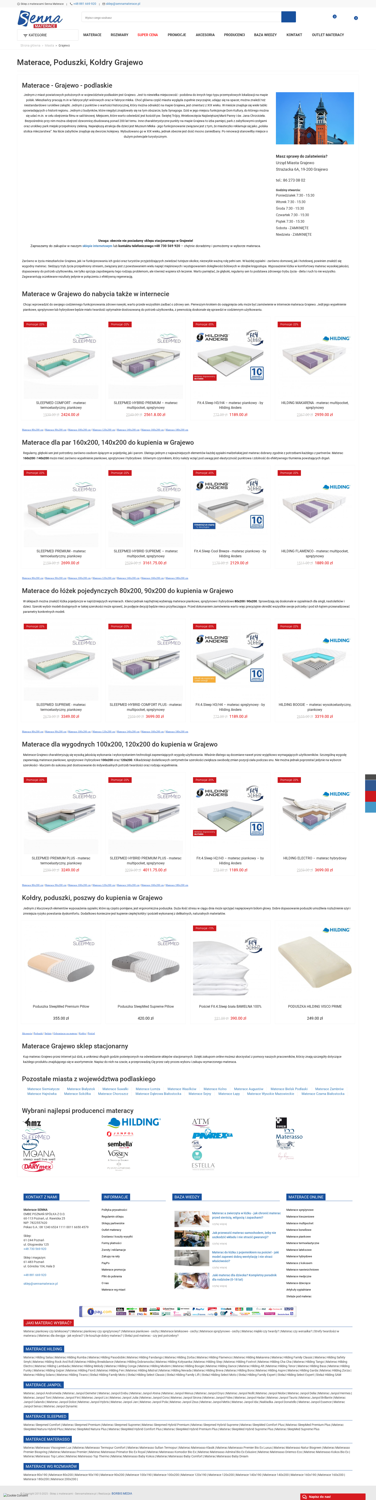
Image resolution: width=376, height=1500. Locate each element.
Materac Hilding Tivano (72, 1374)
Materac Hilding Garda (303, 1370)
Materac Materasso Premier (68, 1452)
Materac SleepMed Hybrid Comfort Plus (135, 1429)
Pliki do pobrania (112, 1276)
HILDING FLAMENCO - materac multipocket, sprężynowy (314, 553)
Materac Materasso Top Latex (44, 1456)
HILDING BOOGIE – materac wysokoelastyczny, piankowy (315, 707)
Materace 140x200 (276, 1475)
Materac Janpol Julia (124, 1397)
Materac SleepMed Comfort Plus (262, 1425)
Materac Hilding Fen (110, 1370)
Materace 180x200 (36, 1479)
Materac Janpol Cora (154, 1397)
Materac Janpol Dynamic (60, 1406)
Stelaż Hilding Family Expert (257, 1374)
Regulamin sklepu (113, 1216)
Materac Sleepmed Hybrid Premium (165, 1425)
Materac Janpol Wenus (178, 1393)
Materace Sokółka (77, 1094)
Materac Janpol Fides (218, 1397)
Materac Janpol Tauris (282, 1397)
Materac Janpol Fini (66, 1397)
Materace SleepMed (46, 1416)
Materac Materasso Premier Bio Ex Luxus (244, 1447)
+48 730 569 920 (35, 1249)
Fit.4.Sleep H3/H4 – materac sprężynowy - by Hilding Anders (230, 707)
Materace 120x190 (193, 1475)
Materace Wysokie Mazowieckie (270, 1094)
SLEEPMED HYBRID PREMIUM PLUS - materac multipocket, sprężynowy (145, 860)
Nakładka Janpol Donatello (278, 1402)
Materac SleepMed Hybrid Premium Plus (191, 1429)
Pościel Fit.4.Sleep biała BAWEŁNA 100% (230, 1006)
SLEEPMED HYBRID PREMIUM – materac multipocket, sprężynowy (146, 405)
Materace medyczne (298, 1276)
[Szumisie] (197, 1155)
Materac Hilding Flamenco (215, 1357)
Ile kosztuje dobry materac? (104, 1335)
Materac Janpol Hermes (334, 1393)
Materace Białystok (81, 1089)
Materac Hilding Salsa (39, 1357)
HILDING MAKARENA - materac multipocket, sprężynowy (315, 405)
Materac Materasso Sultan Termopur (153, 1447)
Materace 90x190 (87, 1475)
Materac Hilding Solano (39, 1374)
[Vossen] (118, 1155)
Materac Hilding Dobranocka (134, 1361)
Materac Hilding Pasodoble (107, 1357)
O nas (105, 1283)
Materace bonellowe (298, 1229)
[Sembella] (120, 1144)
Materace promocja (114, 1269)
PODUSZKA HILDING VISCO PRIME (315, 1006)
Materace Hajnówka (42, 1094)
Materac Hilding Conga (121, 1366)
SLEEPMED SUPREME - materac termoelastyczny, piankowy (61, 707)
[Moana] (39, 1155)
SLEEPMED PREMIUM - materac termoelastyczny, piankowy (61, 553)
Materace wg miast (113, 1289)
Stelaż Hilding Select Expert (296, 1374)
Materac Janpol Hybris (93, 1402)
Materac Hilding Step (208, 1361)
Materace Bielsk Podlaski (290, 1089)
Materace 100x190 (139, 1475)
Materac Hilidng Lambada (52, 1366)
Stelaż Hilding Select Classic (146, 1374)
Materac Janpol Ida (245, 1402)
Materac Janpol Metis (215, 1402)
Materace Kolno (215, 1089)
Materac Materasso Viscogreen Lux (48, 1447)
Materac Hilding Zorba (180, 1357)
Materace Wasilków (182, 1089)
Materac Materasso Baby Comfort (179, 1456)
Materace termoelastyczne (302, 1243)
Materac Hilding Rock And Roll (53, 1361)
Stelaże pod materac (299, 1296)
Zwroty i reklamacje (114, 1249)
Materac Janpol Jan (124, 1402)
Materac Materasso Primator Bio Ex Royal (117, 1452)
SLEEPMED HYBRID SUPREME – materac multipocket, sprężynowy (146, 553)
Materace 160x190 (303, 1475)
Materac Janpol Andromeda (43, 1393)
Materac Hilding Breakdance (94, 1361)
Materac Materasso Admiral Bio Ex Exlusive (227, 1452)
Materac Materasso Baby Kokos (133, 1456)
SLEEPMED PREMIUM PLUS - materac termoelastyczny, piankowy (61, 860)
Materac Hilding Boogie (188, 1366)
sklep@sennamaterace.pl (123, 3)
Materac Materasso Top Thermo (88, 1456)
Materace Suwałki (115, 1089)
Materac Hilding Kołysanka (174, 1361)
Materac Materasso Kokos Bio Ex (326, 1452)
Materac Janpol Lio (95, 1397)
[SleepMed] (36, 1133)
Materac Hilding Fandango (145, 1357)
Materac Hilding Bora (239, 1370)
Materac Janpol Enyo (210, 1393)
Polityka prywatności (114, 1209)
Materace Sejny (200, 1094)
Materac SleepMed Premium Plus (308, 1425)
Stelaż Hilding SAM (328, 1374)
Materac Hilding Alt (251, 1366)
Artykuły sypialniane (298, 1289)
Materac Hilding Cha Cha (275, 1361)
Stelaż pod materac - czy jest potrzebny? (151, 1335)
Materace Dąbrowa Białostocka (158, 1094)
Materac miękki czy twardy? (260, 1331)
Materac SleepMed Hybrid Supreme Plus (246, 1429)
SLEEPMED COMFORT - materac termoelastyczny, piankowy (61, 405)
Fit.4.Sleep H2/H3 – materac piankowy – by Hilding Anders (230, 860)
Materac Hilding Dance (221, 1366)
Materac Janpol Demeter (80, 1393)
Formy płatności (111, 1243)
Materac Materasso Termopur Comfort (99, 1447)
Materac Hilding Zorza (335, 1370)
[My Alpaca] (285, 1144)
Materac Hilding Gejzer (49, 1370)
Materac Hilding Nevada (175, 1370)
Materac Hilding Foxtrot (240, 1361)
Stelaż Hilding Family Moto (108, 1374)
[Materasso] (289, 1133)
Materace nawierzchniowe (302, 1269)
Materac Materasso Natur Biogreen (298, 1447)
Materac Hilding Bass (312, 1366)
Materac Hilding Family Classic (292, 1357)
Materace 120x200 (221, 1475)
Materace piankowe (298, 1236)
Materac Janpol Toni (37, 1397)
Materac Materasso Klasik (197, 1447)
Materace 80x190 (35, 1475)
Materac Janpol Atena (145, 1393)
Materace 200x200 (63, 1479)
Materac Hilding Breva (208, 1370)
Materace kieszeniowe (300, 1216)
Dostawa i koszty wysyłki (117, 1236)
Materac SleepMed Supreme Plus (297, 1429)
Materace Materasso (48, 1439)
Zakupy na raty (111, 1256)
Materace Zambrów (329, 1089)
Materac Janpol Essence (315, 1402)
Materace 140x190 (248, 1475)
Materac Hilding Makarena (252, 1357)
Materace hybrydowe (299, 1256)
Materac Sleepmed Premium (81, 1425)
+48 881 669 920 (84, 3)
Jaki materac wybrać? (49, 1323)
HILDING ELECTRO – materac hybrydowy (315, 858)
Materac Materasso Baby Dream (226, 1456)
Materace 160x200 (331, 1475)
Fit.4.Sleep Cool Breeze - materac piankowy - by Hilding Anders (230, 553)
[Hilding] (134, 1122)
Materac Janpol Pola (154, 1402)
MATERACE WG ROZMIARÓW (51, 1466)
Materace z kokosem (299, 1263)
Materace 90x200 (112, 1475)
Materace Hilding (44, 1349)
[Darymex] (37, 1166)
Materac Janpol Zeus (184, 1402)
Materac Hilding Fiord (80, 1370)
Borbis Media (122, 1493)
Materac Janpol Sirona (186, 1397)
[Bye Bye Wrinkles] (286, 1155)
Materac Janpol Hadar (250, 1397)
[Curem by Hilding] (281, 1122)
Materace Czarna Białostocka (323, 1094)
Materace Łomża (148, 1089)
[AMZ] (31, 1122)
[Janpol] (120, 1133)
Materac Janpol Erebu (114, 1393)
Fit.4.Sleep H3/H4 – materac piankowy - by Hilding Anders (230, 405)
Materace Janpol (44, 1385)
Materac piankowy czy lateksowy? (47, 1331)
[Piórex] (212, 1133)
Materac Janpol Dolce (61, 1402)
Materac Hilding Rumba (71, 1357)
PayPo (105, 1263)
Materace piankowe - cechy (140, 1331)
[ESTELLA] (203, 1166)
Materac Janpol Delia (302, 1393)
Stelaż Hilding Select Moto (219, 1374)
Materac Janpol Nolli (240, 1393)
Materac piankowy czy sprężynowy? (96, 1331)
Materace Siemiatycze (43, 1089)
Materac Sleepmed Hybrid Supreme (214, 1425)
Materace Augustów (248, 1089)
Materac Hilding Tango (309, 1361)
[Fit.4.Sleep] (196, 1144)
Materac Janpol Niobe (271, 1393)
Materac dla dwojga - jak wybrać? (61, 1335)
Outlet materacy (111, 1229)
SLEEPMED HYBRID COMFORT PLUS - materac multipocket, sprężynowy (146, 707)
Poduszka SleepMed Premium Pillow (61, 1006)
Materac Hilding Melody (88, 1366)
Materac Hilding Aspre (271, 1370)
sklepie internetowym (97, 246)
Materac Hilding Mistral (141, 1370)
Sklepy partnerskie (113, 1223)
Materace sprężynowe (300, 1209)
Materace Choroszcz (113, 1094)
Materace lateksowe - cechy (179, 1331)
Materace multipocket (299, 1223)
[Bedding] (30, 1144)
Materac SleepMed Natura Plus (86, 1429)
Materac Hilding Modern (154, 1366)
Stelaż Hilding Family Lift (183, 1374)
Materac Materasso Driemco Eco (280, 1452)
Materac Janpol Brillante (315, 1397)
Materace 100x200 (166, 1475)
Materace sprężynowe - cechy (220, 1331)
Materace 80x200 (61, 1475)
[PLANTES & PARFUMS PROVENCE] (119, 1166)
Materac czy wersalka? (297, 1331)
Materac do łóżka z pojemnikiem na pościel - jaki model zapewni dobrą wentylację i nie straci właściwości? (245, 1257)
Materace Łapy (229, 1094)
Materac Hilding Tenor (281, 1366)
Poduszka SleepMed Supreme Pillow (146, 1006)
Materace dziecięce (298, 1283)
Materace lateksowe (299, 1249)
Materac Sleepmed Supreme (121, 1425)
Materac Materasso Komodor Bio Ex (172, 1452)
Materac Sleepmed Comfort (42, 1425)
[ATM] (200, 1122)
